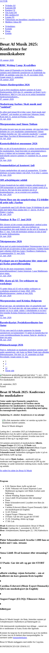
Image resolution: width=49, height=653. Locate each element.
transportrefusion (20, 637)
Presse (7, 31)
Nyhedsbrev (10, 26)
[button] (1, 38)
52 (6, 368)
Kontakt (8, 29)
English (8, 33)
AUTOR (3, 1)
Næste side (9, 371)
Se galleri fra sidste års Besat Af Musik (16, 470)
